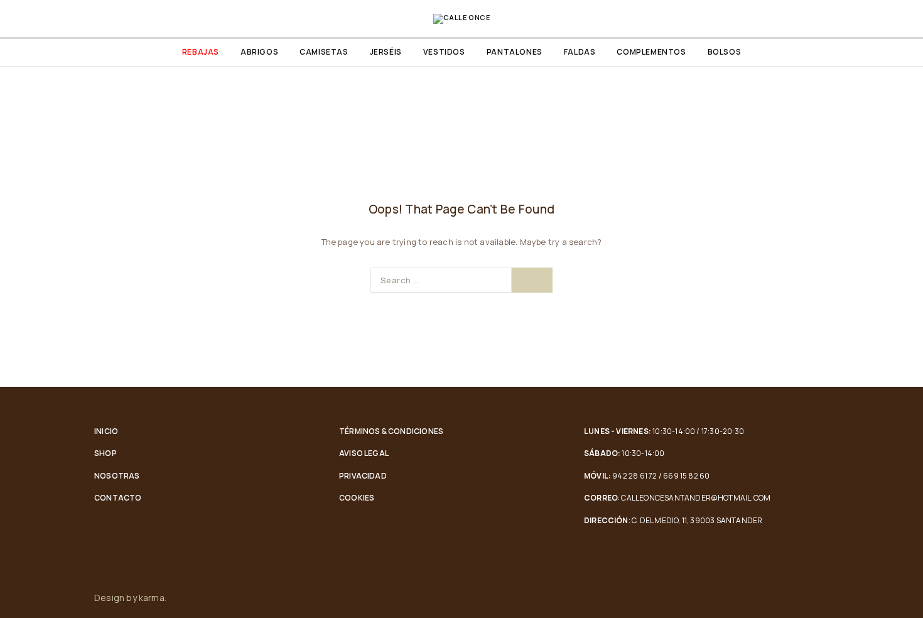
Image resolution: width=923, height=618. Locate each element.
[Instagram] (825, 597)
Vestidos (444, 52)
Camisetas (324, 52)
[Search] (877, 18)
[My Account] (857, 18)
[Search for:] (441, 280)
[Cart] (899, 18)
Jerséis (386, 52)
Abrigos (259, 52)
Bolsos (725, 52)
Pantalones (514, 52)
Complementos (651, 52)
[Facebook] (798, 597)
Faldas (580, 52)
